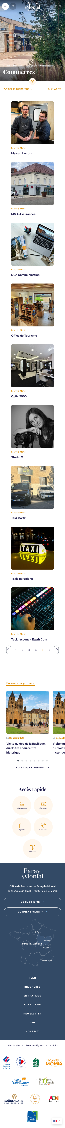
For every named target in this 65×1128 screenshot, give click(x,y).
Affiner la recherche (16, 88)
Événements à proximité (20, 683)
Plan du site (14, 1045)
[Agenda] (56, 6)
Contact (32, 1031)
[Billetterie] (60, 6)
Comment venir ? (30, 911)
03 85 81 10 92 (30, 901)
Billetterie (32, 1004)
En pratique (32, 66)
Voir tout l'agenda (30, 767)
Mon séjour (18, 66)
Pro (32, 1022)
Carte (57, 88)
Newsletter (33, 1013)
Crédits (54, 1045)
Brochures (32, 986)
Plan (32, 977)
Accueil (6, 66)
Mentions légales (35, 1045)
